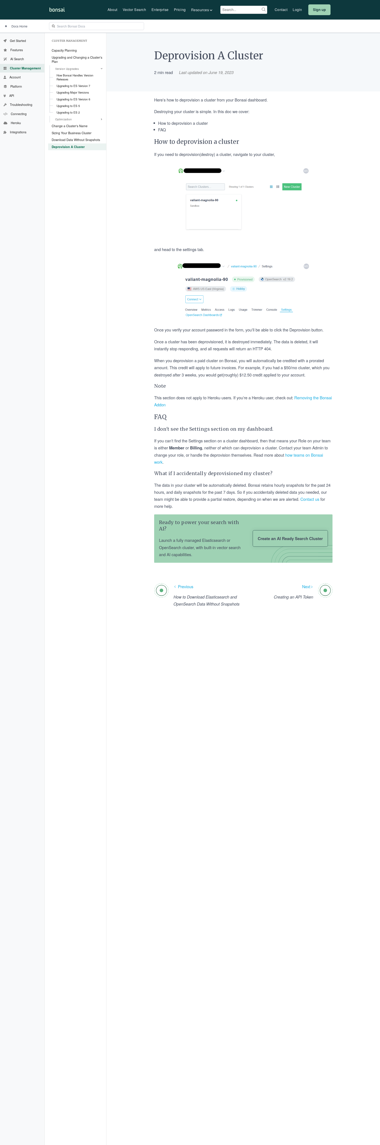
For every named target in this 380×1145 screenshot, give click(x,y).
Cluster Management (69, 40)
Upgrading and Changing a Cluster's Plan (77, 59)
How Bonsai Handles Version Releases (75, 77)
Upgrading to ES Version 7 (73, 86)
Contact (281, 9)
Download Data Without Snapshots (76, 139)
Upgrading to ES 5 (68, 105)
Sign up (319, 9)
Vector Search (134, 9)
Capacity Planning (64, 50)
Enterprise (160, 9)
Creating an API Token (293, 597)
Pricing (180, 9)
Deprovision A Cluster (68, 146)
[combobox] (243, 10)
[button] (202, 10)
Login (297, 9)
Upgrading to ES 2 (68, 112)
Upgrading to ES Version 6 (73, 99)
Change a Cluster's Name (70, 126)
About (112, 9)
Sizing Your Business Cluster (71, 132)
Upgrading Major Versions (73, 92)
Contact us (309, 499)
